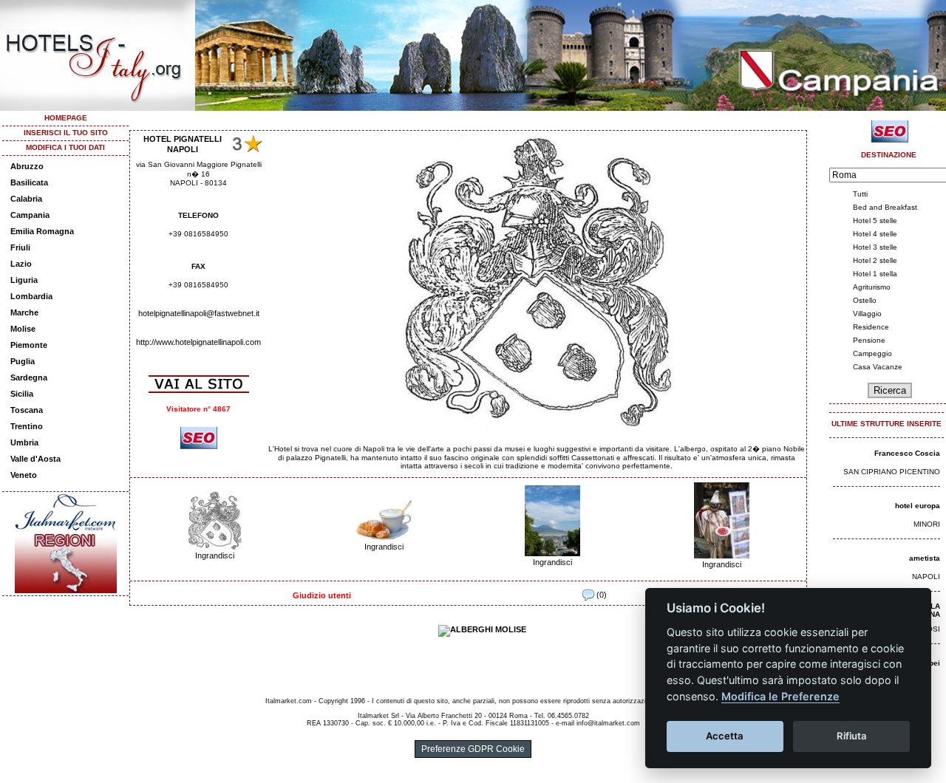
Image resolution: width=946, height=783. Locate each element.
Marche (24, 312)
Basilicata (29, 182)
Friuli (20, 247)
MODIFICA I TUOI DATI (65, 147)
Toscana (26, 410)
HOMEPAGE (65, 118)
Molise (22, 328)
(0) (600, 594)
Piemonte (28, 345)
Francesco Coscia (907, 453)
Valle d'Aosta (35, 458)
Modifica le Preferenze (780, 696)
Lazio (21, 263)
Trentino (26, 426)
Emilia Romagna (42, 231)
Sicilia (21, 393)
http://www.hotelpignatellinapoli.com (198, 342)
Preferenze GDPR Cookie (473, 749)
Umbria (24, 442)
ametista (924, 558)
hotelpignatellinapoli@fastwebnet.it (198, 313)
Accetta (724, 736)
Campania (30, 215)
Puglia (22, 361)
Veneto (23, 475)
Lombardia (31, 296)
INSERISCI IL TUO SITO (66, 133)
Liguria (24, 280)
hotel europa (917, 506)
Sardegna (28, 377)
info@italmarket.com (608, 723)
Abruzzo (27, 166)
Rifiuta (852, 736)
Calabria (26, 198)
